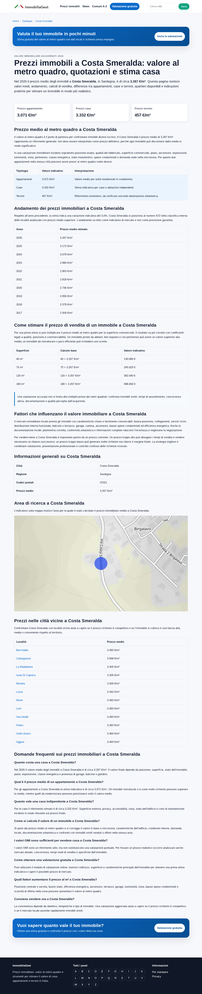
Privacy (156, 976)
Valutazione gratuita (124, 6)
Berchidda (22, 650)
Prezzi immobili (70, 6)
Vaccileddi (22, 716)
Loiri (18, 708)
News (86, 6)
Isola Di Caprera (26, 675)
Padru (19, 725)
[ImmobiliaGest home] (32, 6)
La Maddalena (24, 666)
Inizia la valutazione (169, 36)
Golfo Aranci (23, 733)
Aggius (20, 741)
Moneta (20, 683)
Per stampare (160, 972)
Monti (19, 700)
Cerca (184, 6)
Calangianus (23, 658)
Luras (19, 691)
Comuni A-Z (99, 6)
